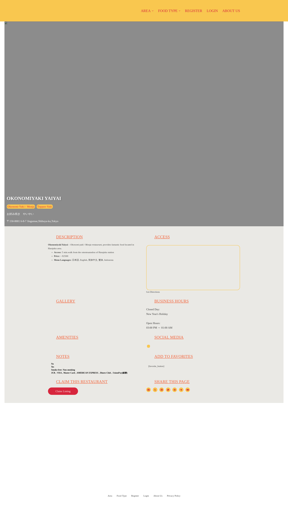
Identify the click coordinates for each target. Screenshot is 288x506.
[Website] (148, 346)
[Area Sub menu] (153, 11)
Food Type (168, 11)
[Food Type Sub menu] (179, 11)
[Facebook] (148, 389)
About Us (231, 11)
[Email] (187, 389)
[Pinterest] (174, 389)
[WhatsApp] (168, 389)
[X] (155, 389)
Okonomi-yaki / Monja (21, 206)
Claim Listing (63, 391)
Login (212, 11)
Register (193, 11)
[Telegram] (181, 389)
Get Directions (153, 292)
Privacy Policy (173, 496)
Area (146, 11)
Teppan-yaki (44, 206)
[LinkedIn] (161, 389)
